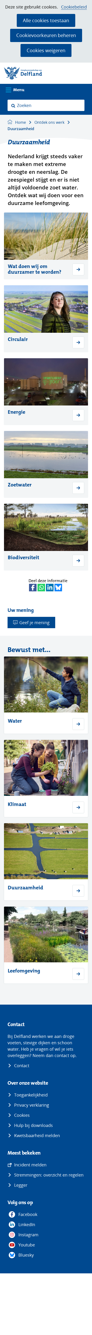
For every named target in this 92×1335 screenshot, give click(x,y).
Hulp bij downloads (33, 1125)
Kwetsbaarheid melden (37, 1135)
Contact (21, 1065)
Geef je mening (34, 622)
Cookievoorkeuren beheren (46, 35)
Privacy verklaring (31, 1105)
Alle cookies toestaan (46, 20)
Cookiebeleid (74, 6)
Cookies (22, 1115)
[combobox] (46, 105)
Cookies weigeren (46, 50)
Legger (20, 1185)
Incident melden (30, 1165)
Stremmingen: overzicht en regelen (49, 1175)
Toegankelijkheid (31, 1095)
